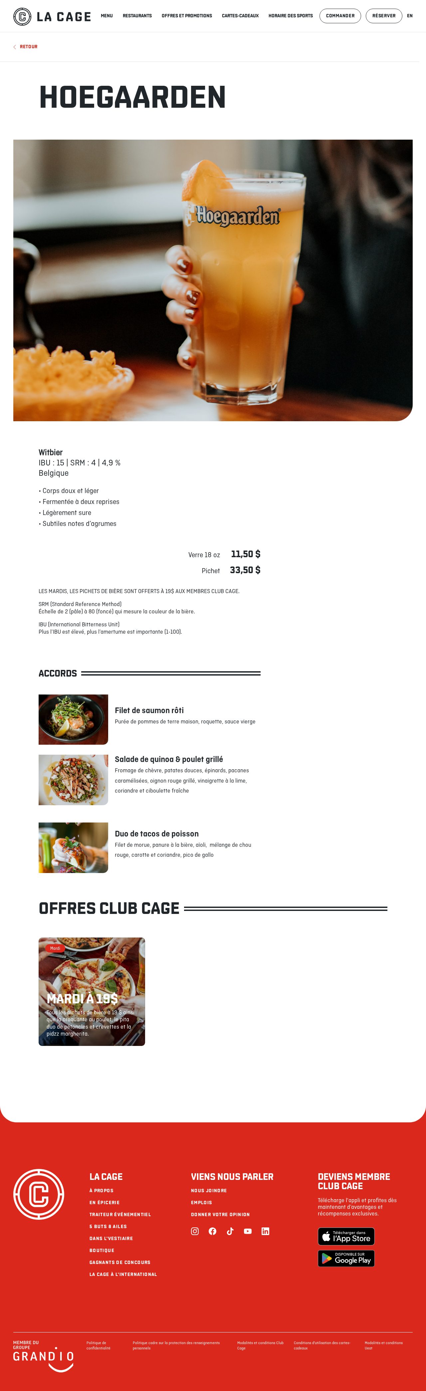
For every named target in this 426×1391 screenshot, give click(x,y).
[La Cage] (52, 16)
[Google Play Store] (346, 1259)
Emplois (201, 1202)
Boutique (102, 1250)
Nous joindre (209, 1191)
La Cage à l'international (123, 1274)
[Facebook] (212, 1231)
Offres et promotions (187, 16)
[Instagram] (195, 1231)
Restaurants (137, 16)
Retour (29, 47)
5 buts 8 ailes (108, 1226)
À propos (101, 1191)
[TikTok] (230, 1231)
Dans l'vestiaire (111, 1238)
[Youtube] (248, 1231)
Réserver (384, 16)
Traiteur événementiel (120, 1214)
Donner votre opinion (220, 1214)
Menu (107, 16)
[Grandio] (43, 1371)
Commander (340, 16)
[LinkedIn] (265, 1231)
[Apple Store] (346, 1237)
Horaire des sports (291, 16)
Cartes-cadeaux (240, 16)
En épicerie (105, 1202)
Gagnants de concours (120, 1262)
